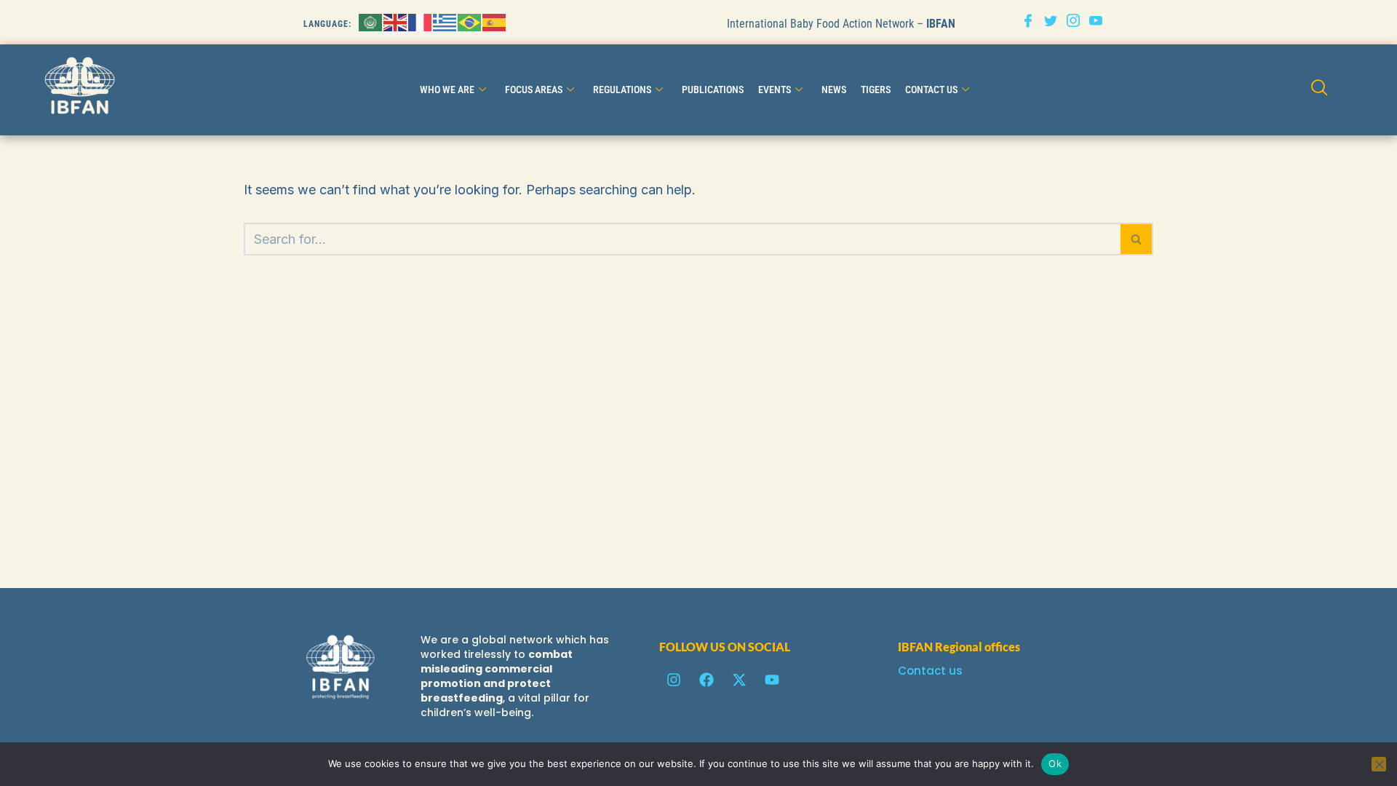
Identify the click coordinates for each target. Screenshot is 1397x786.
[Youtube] (1095, 22)
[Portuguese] (470, 21)
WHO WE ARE (447, 89)
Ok (1055, 763)
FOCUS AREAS (533, 89)
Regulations (622, 89)
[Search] (1137, 239)
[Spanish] (494, 21)
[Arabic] (371, 21)
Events (774, 89)
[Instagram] (1073, 22)
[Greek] (445, 21)
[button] (1319, 90)
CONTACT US (931, 89)
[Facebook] (1028, 22)
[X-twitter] (739, 679)
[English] (395, 21)
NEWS (833, 89)
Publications (713, 89)
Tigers (876, 89)
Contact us (930, 670)
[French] (420, 21)
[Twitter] (1050, 22)
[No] (1379, 764)
